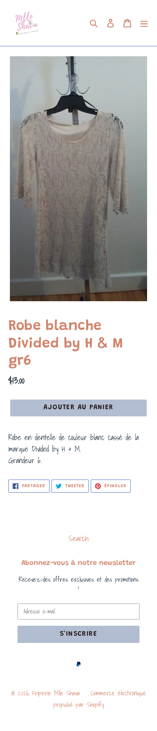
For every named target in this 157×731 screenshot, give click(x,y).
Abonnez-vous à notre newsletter (78, 563)
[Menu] (144, 23)
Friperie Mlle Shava (56, 693)
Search (78, 538)
